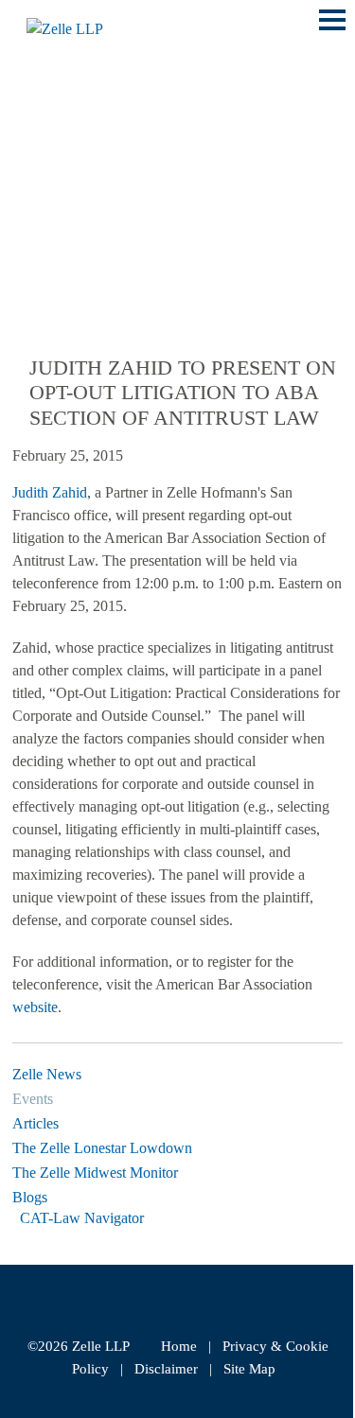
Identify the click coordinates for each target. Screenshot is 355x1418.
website (35, 1007)
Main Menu (332, 29)
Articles (35, 1123)
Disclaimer (166, 1368)
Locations (59, 150)
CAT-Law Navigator (82, 1218)
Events (32, 1099)
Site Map (249, 1368)
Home (179, 1346)
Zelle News (46, 1074)
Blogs (29, 1197)
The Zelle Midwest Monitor (95, 1172)
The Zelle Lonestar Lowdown (102, 1148)
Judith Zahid (49, 492)
